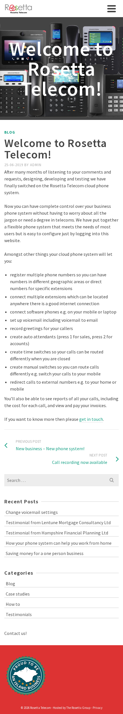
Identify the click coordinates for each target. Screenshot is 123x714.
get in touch (91, 419)
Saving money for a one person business (45, 553)
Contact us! (15, 633)
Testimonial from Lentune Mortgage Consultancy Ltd (58, 522)
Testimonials (19, 614)
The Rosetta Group (78, 708)
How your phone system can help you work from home (59, 543)
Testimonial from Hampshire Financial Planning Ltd (57, 533)
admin (35, 164)
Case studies (18, 594)
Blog (9, 132)
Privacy (97, 708)
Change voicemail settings (32, 512)
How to (13, 604)
